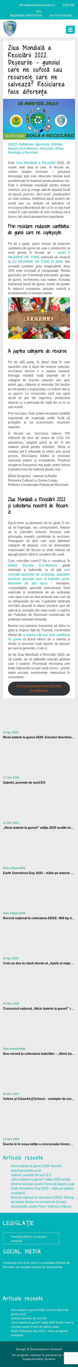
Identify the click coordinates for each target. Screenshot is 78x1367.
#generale (42, 144)
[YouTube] (14, 5)
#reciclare (47, 148)
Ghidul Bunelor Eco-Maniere (32, 565)
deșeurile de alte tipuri (27, 583)
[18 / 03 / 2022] (39, 119)
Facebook (11, 1283)
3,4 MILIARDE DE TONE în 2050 (37, 261)
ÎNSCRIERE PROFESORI (26, 15)
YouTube (27, 1283)
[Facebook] (6, 5)
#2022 (12, 144)
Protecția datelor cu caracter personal (29, 1238)
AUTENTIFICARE (61, 15)
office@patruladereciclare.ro (37, 5)
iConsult (56, 1349)
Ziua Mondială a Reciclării (35, 162)
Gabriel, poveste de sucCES (31, 1175)
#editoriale (26, 144)
